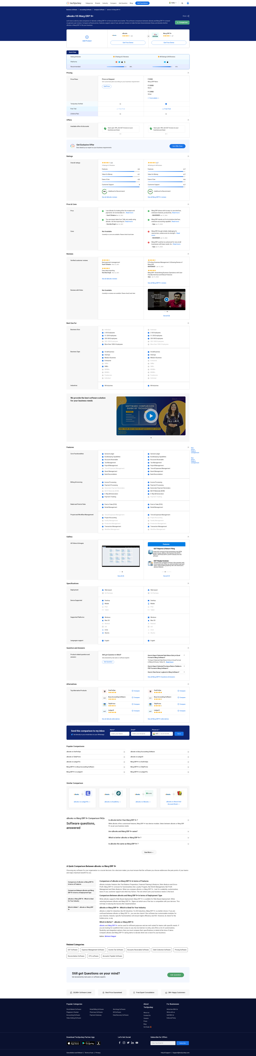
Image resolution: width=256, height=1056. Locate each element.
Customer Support (108, 184)
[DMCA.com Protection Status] (98, 1045)
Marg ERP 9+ (167, 33)
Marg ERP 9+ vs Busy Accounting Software (80, 767)
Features (105, 169)
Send (179, 734)
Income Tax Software (115, 950)
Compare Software (99, 9)
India (173, 3)
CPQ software (93, 956)
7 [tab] (171, 571)
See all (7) (166, 576)
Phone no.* (155, 730)
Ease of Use (106, 179)
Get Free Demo (128, 43)
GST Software (73, 950)
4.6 (184, 179)
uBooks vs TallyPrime (73, 757)
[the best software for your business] (73, 4)
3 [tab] (167, 311)
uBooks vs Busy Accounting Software (142, 751)
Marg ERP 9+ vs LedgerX (74, 772)
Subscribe (182, 1043)
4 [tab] (169, 311)
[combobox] (156, 734)
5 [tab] (168, 571)
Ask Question (123, 3)
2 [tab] (121, 133)
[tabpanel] (121, 129)
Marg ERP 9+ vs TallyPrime (139, 767)
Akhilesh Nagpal (110, 936)
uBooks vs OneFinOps (73, 751)
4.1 (139, 174)
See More (148, 852)
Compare (113, 3)
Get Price (107, 86)
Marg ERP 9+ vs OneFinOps (139, 762)
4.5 (139, 179)
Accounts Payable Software (112, 956)
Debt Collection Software (162, 950)
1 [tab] (120, 133)
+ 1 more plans (153, 98)
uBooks (124, 33)
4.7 (184, 169)
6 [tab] (169, 571)
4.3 (139, 169)
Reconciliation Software (76, 956)
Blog (131, 3)
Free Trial (167, 109)
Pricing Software (180, 950)
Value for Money (107, 174)
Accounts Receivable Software (138, 950)
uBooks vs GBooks (142, 802)
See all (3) (121, 576)
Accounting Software (86, 9)
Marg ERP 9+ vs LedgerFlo (139, 772)
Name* (112, 730)
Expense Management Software (93, 950)
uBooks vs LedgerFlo (73, 762)
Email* (133, 730)
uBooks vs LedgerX (136, 757)
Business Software (71, 9)
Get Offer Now (177, 146)
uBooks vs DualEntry (111, 802)
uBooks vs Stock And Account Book (173, 803)
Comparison (183, 22)
